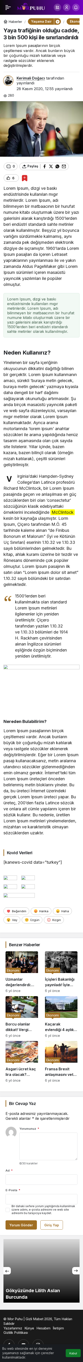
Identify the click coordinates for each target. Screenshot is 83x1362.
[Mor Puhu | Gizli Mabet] (30, 7)
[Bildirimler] (76, 7)
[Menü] (8, 7)
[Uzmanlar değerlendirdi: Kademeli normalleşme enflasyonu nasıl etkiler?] (22, 972)
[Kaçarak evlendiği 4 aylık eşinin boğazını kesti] (61, 1017)
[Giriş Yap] (66, 7)
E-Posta (13, 1190)
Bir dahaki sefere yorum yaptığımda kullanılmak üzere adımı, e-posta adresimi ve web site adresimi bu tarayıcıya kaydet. (43, 1209)
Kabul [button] (73, 1353)
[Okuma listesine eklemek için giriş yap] (24, 178)
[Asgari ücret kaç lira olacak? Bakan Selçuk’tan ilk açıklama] (22, 1061)
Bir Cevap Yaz (22, 1103)
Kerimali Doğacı (31, 78)
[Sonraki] (76, 1270)
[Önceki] (7, 1270)
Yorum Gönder (21, 1225)
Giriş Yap (51, 1225)
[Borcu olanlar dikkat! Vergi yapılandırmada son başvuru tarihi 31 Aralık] (22, 1017)
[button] (57, 7)
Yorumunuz (29, 1128)
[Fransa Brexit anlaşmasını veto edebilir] (61, 1061)
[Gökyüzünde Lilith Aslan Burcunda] (41, 1271)
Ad (9, 1170)
